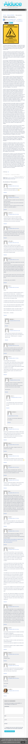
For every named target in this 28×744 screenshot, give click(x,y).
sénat (12, 178)
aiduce (9, 177)
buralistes (13, 177)
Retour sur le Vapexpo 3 (19, 176)
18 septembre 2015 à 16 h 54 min (13, 606)
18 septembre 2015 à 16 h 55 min (13, 549)
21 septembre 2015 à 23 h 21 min (13, 242)
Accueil (4, 15)
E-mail (5, 719)
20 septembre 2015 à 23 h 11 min (15, 330)
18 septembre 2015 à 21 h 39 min (13, 444)
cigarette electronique (19, 177)
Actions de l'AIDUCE (10, 15)
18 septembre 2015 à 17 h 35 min (13, 518)
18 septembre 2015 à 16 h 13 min (13, 665)
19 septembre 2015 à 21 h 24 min (16, 397)
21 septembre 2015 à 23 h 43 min (13, 228)
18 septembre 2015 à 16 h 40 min (13, 654)
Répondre (5, 192)
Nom (5, 715)
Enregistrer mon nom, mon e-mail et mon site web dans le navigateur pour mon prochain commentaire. (13, 728)
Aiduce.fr (20, 19)
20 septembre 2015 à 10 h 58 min (13, 287)
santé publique (8, 178)
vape (14, 178)
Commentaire (6, 706)
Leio (8, 171)
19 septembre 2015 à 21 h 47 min (13, 345)
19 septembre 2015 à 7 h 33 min (13, 358)
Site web (5, 723)
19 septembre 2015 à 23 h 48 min (13, 415)
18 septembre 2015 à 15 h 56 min (13, 678)
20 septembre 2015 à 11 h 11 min (13, 259)
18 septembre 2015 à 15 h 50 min (13, 690)
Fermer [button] (23, 742)
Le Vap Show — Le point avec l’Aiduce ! (12, 174)
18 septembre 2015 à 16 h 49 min (13, 629)
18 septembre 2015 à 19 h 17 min (13, 492)
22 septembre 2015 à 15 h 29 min (13, 214)
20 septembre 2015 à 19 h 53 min (15, 320)
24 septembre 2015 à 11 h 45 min (13, 197)
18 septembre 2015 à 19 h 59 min (13, 467)
